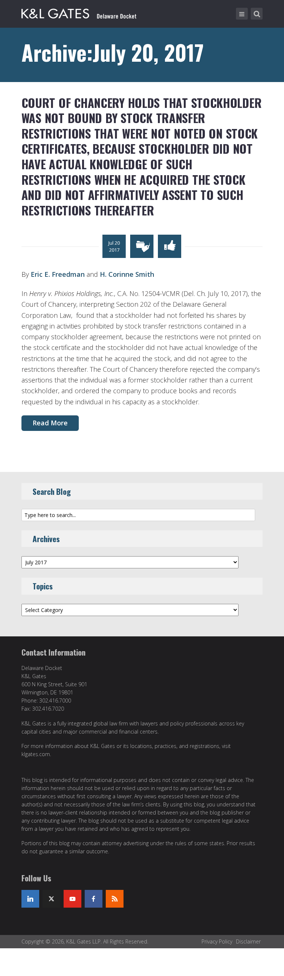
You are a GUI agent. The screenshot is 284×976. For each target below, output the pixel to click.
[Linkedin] (30, 899)
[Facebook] (93, 899)
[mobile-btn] (242, 14)
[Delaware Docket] (78, 12)
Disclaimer (248, 941)
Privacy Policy (217, 941)
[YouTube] (72, 899)
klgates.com (35, 754)
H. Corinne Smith (127, 274)
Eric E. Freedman (58, 274)
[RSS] (115, 899)
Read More (50, 422)
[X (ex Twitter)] (51, 899)
